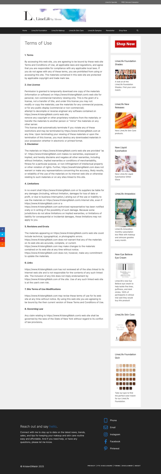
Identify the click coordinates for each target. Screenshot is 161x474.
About (138, 466)
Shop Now (123, 30)
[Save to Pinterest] (2, 239)
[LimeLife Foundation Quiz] (125, 390)
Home (24, 30)
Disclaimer (127, 466)
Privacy (92, 466)
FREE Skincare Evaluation (130, 2)
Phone (113, 420)
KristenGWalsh (30, 466)
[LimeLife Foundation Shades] (125, 79)
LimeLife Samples (95, 30)
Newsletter (110, 30)
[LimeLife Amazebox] (125, 226)
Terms (117, 466)
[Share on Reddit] (2, 244)
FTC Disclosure (104, 466)
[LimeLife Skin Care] (125, 340)
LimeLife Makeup (58, 30)
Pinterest (114, 448)
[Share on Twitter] (2, 234)
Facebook (115, 441)
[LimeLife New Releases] (125, 128)
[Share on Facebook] (2, 229)
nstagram (115, 434)
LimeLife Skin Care (76, 30)
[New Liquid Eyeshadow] (125, 171)
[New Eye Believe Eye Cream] (125, 278)
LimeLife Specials (111, 2)
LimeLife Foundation (39, 30)
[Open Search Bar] (137, 30)
